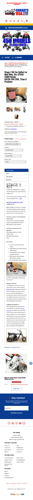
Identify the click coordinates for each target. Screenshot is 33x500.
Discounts (9, 176)
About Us (6, 445)
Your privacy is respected (16, 413)
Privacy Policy (19, 449)
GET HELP (7, 57)
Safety (19, 483)
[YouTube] (20, 423)
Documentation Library (8, 464)
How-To (25, 483)
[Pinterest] (16, 423)
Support (8, 483)
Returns (6, 451)
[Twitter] (12, 423)
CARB (20, 198)
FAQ (17, 445)
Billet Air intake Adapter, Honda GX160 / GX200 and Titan (15, 378)
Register (6, 473)
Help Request (7, 462)
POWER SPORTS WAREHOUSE (17, 62)
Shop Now (14, 129)
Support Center (8, 460)
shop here (18, 27)
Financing (18, 451)
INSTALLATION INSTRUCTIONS (14, 202)
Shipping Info (19, 447)
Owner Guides (20, 462)
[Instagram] (23, 423)
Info (7, 173)
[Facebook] (9, 423)
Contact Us (7, 447)
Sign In (6, 471)
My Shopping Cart (8, 477)
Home (5, 62)
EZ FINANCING (18, 57)
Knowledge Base (20, 460)
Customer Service (8, 457)
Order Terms (7, 449)
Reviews (9, 180)
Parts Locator (19, 457)
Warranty (14, 483)
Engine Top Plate (10, 289)
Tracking (6, 475)
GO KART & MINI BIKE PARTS (16, 63)
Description (10, 170)
